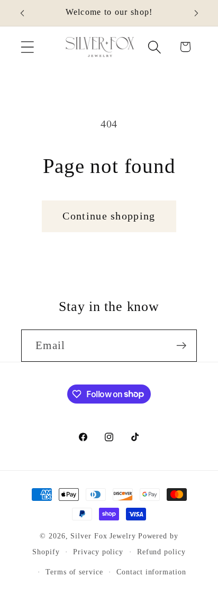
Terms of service (74, 572)
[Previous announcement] (22, 13)
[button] (27, 47)
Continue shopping (108, 216)
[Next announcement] (196, 13)
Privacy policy (98, 551)
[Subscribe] (181, 346)
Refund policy (161, 551)
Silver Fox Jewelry (102, 536)
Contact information (151, 572)
